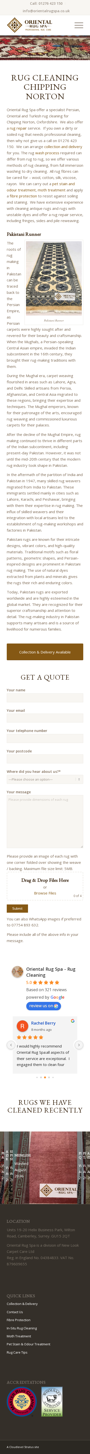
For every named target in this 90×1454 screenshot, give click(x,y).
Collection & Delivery (22, 1303)
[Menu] (76, 25)
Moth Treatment (19, 1336)
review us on (41, 1005)
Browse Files (45, 892)
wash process (47, 152)
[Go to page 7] (49, 1077)
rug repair (18, 128)
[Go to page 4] (37, 1077)
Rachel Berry (43, 1023)
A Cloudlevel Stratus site (23, 1447)
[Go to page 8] (53, 1077)
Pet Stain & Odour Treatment (28, 1344)
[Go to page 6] (45, 1077)
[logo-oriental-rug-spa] (37, 25)
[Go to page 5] (41, 1077)
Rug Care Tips (17, 1352)
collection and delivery (63, 146)
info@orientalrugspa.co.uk (46, 10)
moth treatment (52, 189)
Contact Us (15, 1312)
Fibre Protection (18, 1320)
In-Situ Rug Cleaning (22, 1328)
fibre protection (23, 195)
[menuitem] (46, 3)
